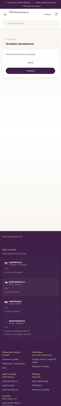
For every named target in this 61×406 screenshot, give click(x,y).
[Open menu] (5, 14)
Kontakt (6, 355)
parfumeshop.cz (10, 381)
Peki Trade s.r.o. (9, 398)
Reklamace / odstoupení (13, 363)
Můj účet (36, 377)
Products (30, 70)
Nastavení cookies (40, 366)
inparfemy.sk (8, 377)
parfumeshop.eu (10, 389)
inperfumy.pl (8, 385)
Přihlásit (47, 14)
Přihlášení (37, 385)
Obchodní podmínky (41, 355)
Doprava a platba (10, 359)
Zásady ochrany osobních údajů (44, 360)
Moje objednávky (40, 381)
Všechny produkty (40, 389)
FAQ (4, 367)
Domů (30, 62)
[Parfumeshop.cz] (19, 14)
